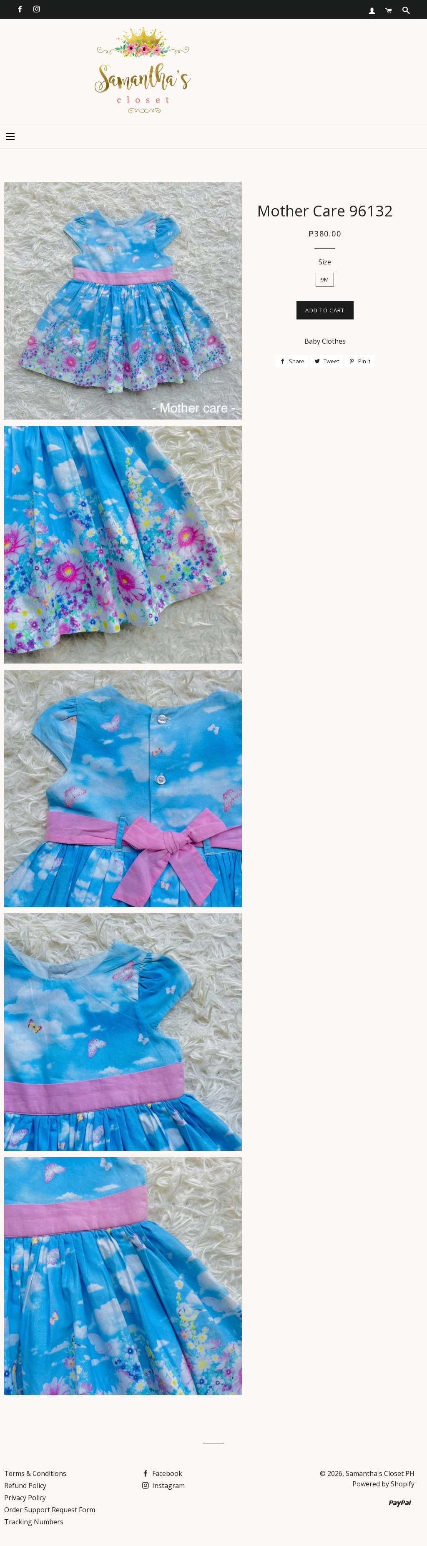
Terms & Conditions (35, 1473)
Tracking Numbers (33, 1521)
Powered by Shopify (383, 1483)
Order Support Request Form (49, 1509)
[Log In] (372, 10)
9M (325, 279)
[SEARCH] (406, 10)
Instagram (168, 1485)
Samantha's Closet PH (380, 1473)
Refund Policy (25, 1485)
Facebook (166, 1473)
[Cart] (388, 10)
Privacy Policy (25, 1497)
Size (325, 261)
